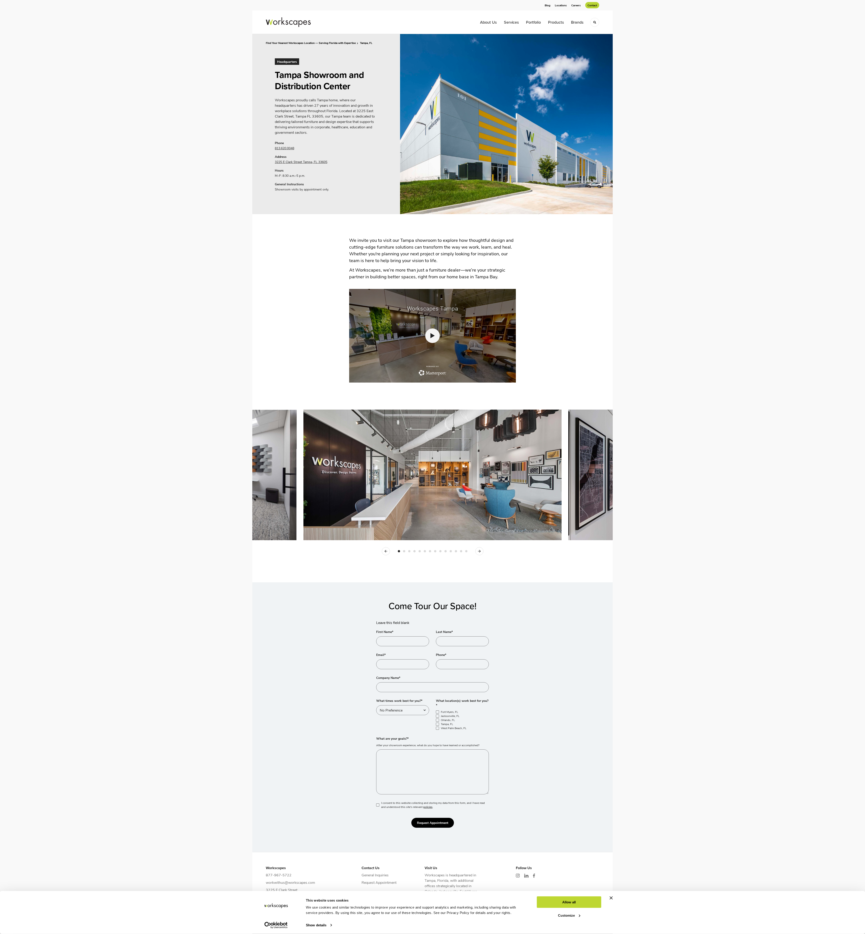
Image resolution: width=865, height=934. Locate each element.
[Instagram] (518, 875)
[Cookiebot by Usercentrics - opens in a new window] (276, 925)
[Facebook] (534, 876)
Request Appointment (432, 823)
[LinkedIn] (526, 876)
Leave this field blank (392, 622)
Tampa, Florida (436, 880)
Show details (316, 925)
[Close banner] (611, 898)
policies (427, 807)
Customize (566, 915)
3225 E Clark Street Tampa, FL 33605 (301, 162)
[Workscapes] (288, 22)
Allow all (569, 902)
